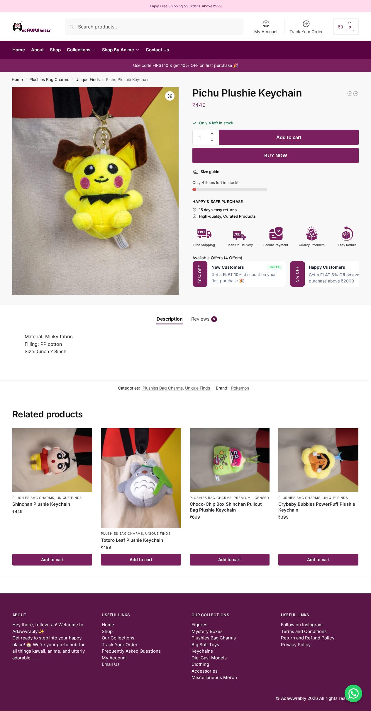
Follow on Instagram (302, 624)
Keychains (202, 651)
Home (17, 79)
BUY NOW (275, 155)
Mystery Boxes (207, 631)
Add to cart (288, 137)
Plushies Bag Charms (49, 79)
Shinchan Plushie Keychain (41, 504)
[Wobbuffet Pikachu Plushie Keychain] (356, 94)
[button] (346, 26)
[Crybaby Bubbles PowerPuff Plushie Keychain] (318, 460)
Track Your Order (306, 31)
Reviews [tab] (203, 319)
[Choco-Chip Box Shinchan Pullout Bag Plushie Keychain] (230, 460)
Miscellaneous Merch (214, 677)
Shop (107, 631)
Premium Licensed (251, 498)
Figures (199, 624)
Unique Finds (87, 79)
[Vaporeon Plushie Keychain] (350, 94)
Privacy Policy (296, 644)
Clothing (200, 664)
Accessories (205, 671)
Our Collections (118, 638)
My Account (266, 31)
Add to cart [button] (52, 559)
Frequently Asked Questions (131, 651)
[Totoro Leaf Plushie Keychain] (141, 478)
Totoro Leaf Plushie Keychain (132, 540)
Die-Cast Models (209, 658)
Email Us (111, 664)
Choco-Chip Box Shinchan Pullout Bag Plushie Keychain (226, 507)
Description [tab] (170, 319)
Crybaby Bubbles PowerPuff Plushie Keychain (316, 507)
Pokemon (240, 387)
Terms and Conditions (304, 631)
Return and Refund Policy (307, 638)
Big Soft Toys (205, 644)
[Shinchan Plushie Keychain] (52, 460)
